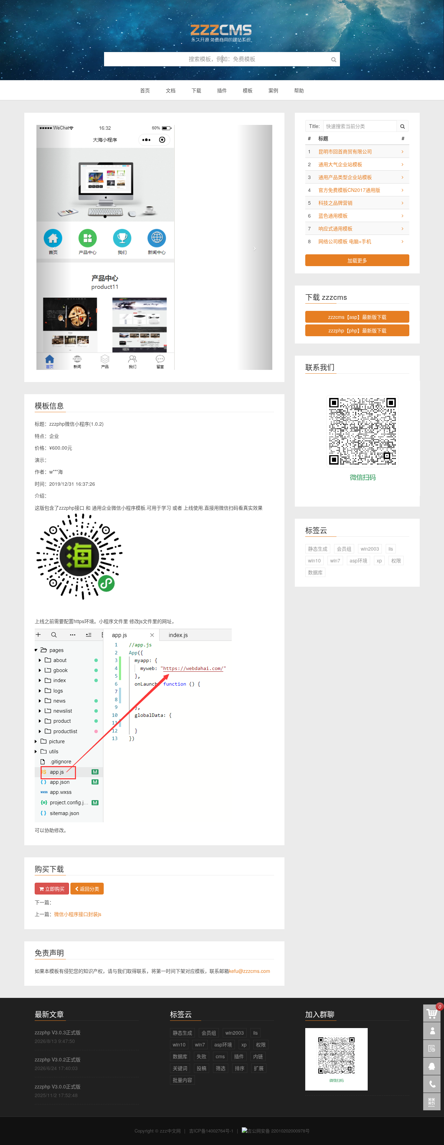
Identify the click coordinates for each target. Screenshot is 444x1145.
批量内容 (182, 1079)
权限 (396, 560)
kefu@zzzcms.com (249, 970)
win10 (314, 560)
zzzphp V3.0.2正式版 (57, 1059)
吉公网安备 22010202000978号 (278, 1130)
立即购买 (54, 888)
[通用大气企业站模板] (402, 164)
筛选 (220, 1068)
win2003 (370, 548)
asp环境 (358, 560)
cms (220, 1056)
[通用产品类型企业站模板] (402, 176)
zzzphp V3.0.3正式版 (57, 1032)
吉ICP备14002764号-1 (211, 1130)
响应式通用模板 (335, 228)
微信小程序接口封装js (77, 913)
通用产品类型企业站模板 (345, 176)
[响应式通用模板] (402, 228)
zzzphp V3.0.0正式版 (57, 1086)
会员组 (344, 548)
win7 (335, 560)
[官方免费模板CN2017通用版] (402, 189)
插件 (222, 90)
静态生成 (317, 548)
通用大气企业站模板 (340, 164)
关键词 (180, 1068)
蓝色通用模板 (333, 215)
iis (390, 548)
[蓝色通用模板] (402, 215)
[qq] (432, 1066)
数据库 (315, 572)
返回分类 (88, 888)
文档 (171, 90)
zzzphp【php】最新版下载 (357, 330)
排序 (240, 1068)
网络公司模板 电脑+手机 (344, 241)
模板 (248, 90)
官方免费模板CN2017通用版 (349, 189)
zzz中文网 (170, 1130)
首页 (145, 90)
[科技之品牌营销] (402, 202)
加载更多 (357, 260)
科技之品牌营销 (335, 202)
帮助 (299, 90)
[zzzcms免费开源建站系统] (222, 30)
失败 (201, 1056)
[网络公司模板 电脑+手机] (402, 241)
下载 (196, 90)
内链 (258, 1056)
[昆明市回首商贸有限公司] (402, 151)
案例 (273, 90)
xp (379, 560)
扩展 (259, 1068)
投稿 (201, 1068)
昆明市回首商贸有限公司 (345, 151)
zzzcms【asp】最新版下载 (357, 316)
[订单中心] (432, 1031)
